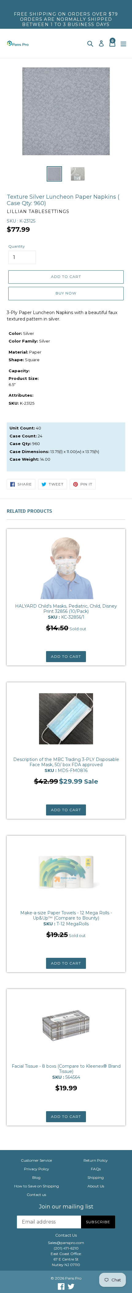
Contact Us (66, 1235)
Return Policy (95, 1160)
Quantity (16, 246)
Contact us (36, 1194)
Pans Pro (73, 1278)
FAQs (96, 1169)
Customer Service (36, 1160)
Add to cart (66, 656)
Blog (36, 1177)
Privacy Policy (36, 1169)
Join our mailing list (66, 1207)
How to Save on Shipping (36, 1186)
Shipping (95, 1177)
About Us (95, 1186)
